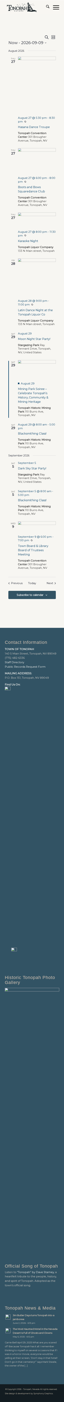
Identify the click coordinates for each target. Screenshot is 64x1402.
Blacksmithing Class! (32, 433)
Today (32, 583)
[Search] (45, 7)
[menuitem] (45, 7)
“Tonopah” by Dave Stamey (35, 1272)
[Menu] (54, 7)
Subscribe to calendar (30, 595)
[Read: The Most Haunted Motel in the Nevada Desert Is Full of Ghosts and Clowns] (8, 1330)
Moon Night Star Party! (34, 339)
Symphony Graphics (43, 1393)
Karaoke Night (28, 241)
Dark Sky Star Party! (32, 468)
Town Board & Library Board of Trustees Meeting (33, 550)
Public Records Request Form (25, 666)
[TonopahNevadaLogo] (26, 7)
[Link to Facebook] (51, 1397)
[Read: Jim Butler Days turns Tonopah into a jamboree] (8, 1317)
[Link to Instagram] (56, 1397)
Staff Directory (14, 662)
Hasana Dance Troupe (34, 127)
